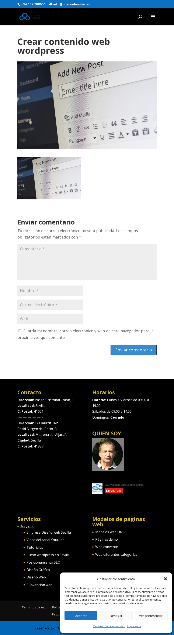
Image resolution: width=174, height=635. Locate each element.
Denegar (116, 616)
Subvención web (39, 584)
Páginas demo (106, 539)
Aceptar (81, 616)
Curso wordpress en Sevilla (48, 555)
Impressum (134, 626)
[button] (165, 579)
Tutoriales (35, 547)
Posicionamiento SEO (43, 562)
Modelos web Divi (109, 532)
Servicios (27, 526)
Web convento (106, 546)
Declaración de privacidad (109, 626)
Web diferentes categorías (116, 554)
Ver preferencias (151, 616)
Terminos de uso (34, 607)
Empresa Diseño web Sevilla (49, 532)
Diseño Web (36, 577)
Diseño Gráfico (38, 569)
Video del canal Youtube (46, 539)
